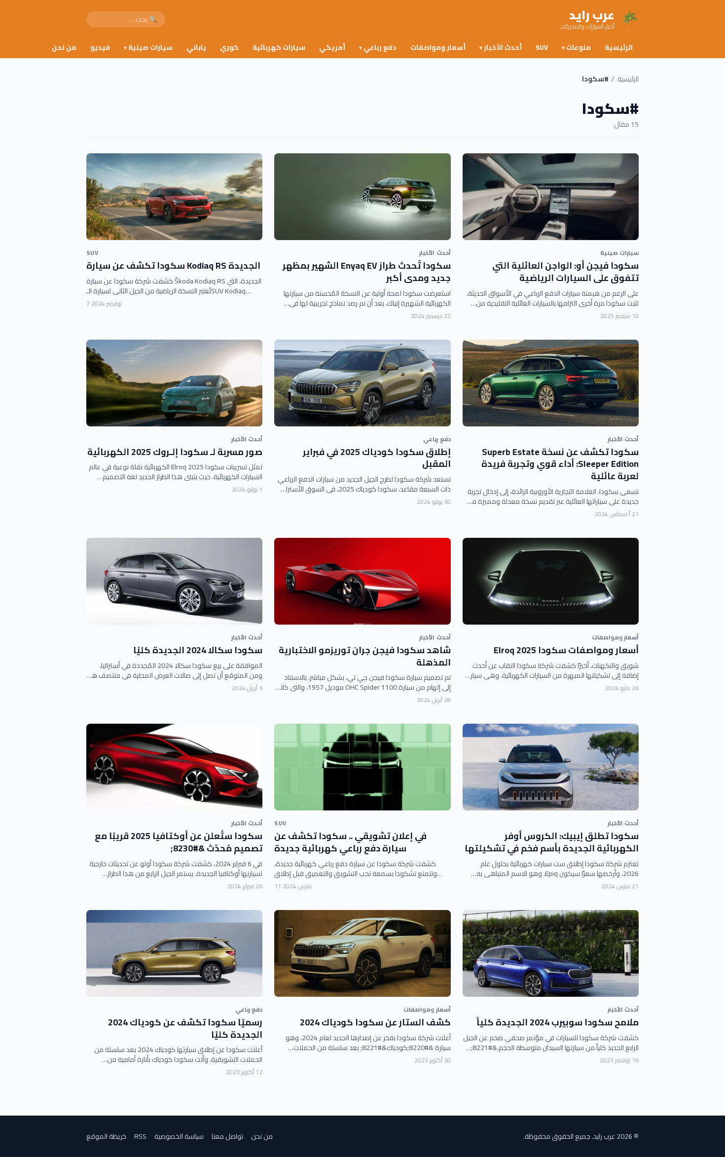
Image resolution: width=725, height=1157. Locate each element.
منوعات (576, 47)
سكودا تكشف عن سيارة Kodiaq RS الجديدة (173, 265)
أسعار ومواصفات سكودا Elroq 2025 (566, 650)
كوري (229, 47)
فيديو (100, 47)
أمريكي (332, 47)
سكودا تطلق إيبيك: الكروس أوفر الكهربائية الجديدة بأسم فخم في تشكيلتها (552, 842)
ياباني (196, 47)
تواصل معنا (227, 1136)
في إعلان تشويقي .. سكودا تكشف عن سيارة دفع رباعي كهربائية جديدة (350, 842)
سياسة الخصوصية (179, 1136)
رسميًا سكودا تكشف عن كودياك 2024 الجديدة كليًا (185, 1028)
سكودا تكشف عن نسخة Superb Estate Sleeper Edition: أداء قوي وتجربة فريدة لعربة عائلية (560, 464)
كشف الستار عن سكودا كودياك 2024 (375, 1022)
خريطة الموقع (106, 1136)
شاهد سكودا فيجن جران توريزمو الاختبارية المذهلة (365, 656)
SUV (542, 47)
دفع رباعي (378, 47)
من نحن (64, 47)
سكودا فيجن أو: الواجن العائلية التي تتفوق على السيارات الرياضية (565, 271)
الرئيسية (619, 47)
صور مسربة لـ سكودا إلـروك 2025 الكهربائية (174, 452)
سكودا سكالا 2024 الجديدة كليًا (197, 650)
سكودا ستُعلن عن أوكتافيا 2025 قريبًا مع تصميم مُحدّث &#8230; (178, 842)
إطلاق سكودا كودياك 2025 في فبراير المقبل (377, 458)
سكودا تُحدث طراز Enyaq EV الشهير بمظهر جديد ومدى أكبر (367, 271)
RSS (140, 1136)
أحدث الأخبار (500, 47)
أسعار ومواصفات (438, 47)
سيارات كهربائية (279, 47)
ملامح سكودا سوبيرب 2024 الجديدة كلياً (557, 1022)
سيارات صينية (148, 47)
